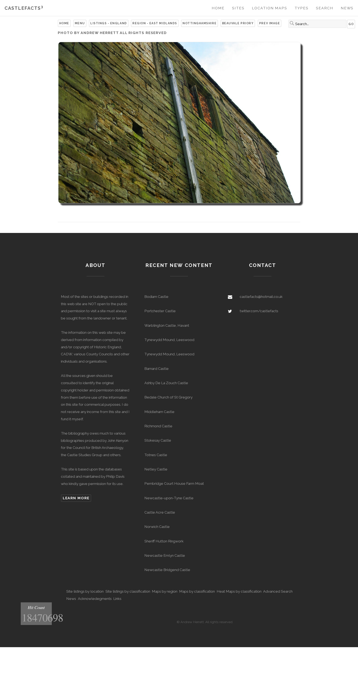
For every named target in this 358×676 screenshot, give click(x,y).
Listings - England (108, 23)
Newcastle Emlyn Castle (164, 555)
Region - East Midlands (154, 23)
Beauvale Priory (238, 23)
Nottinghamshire (199, 23)
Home (218, 8)
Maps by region (164, 591)
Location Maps (269, 8)
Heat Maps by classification (239, 591)
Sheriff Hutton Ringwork (164, 541)
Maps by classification (197, 591)
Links (117, 599)
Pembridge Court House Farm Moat (174, 483)
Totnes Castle (155, 455)
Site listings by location (85, 591)
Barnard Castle (156, 369)
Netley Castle (155, 469)
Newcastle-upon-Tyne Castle (169, 498)
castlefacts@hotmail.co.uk (261, 297)
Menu (80, 23)
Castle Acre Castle (159, 512)
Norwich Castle (157, 527)
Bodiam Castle (156, 297)
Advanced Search (278, 591)
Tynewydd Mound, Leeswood (169, 340)
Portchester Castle (160, 311)
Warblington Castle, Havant (166, 325)
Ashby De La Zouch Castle (166, 383)
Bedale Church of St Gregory (168, 397)
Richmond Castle (158, 426)
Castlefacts (24, 8)
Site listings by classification (127, 591)
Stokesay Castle (157, 440)
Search (324, 8)
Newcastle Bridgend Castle (167, 570)
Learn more (76, 498)
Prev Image (269, 23)
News (347, 8)
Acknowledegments (95, 599)
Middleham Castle (159, 412)
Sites (238, 8)
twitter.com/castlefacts (259, 311)
